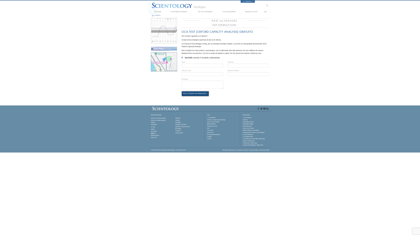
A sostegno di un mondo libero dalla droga (254, 138)
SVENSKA (178, 122)
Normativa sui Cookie (242, 150)
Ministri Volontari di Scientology (251, 130)
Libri (265, 11)
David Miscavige (247, 126)
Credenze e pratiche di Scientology (216, 119)
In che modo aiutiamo (229, 11)
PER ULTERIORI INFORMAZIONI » (195, 93)
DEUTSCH (154, 137)
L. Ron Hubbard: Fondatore (178, 11)
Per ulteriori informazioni (213, 134)
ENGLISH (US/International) (158, 118)
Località (209, 138)
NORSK (177, 120)
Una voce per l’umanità (213, 121)
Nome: (184, 62)
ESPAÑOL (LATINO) (180, 124)
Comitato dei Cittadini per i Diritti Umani (253, 145)
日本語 (153, 129)
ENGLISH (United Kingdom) (158, 120)
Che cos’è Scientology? (205, 11)
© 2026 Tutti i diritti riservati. (168, 150)
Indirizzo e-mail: (186, 70)
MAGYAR (177, 118)
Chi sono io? (210, 132)
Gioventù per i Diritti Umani (250, 143)
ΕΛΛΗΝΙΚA (178, 128)
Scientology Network (248, 121)
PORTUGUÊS (179, 133)
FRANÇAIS (154, 124)
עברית (153, 127)
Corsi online (210, 130)
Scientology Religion (248, 124)
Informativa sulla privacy (228, 150)
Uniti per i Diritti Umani (248, 140)
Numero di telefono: (233, 70)
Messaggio (185, 79)
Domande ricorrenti (251, 11)
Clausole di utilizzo (254, 150)
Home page (157, 11)
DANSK (153, 122)
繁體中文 (153, 133)
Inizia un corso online (248, 128)
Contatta (209, 136)
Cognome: (231, 62)
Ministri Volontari (211, 124)
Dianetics (245, 119)
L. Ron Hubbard (211, 117)
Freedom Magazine (248, 134)
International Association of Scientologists (254, 132)
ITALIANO (178, 130)
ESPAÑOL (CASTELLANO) (182, 126)
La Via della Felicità (248, 136)
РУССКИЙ (154, 131)
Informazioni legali (264, 150)
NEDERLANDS (155, 135)
